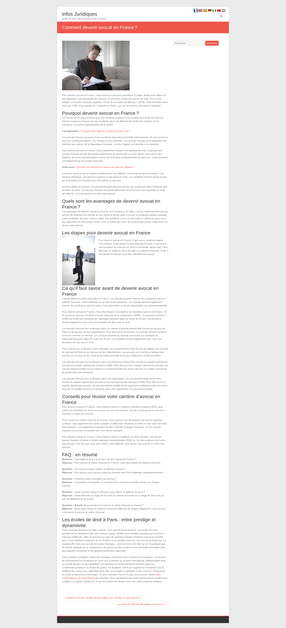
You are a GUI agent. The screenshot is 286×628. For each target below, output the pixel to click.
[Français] (196, 10)
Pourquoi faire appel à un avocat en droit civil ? (105, 131)
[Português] (219, 10)
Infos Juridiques (79, 14)
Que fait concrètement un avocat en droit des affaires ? (105, 167)
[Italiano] (214, 10)
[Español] (205, 10)
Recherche (212, 43)
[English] (200, 10)
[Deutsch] (210, 10)
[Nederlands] (224, 10)
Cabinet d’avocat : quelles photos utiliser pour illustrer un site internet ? (102, 597)
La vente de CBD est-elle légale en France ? (142, 604)
